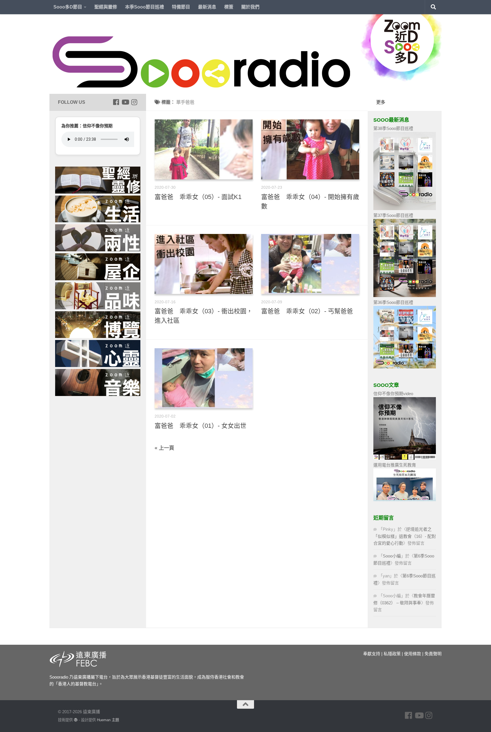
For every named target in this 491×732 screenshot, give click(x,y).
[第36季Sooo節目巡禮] (404, 366)
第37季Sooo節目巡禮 (393, 215)
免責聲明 (433, 653)
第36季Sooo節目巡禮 (393, 302)
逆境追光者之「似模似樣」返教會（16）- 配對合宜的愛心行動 (404, 536)
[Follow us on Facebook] (116, 102)
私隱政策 (392, 653)
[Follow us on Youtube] (125, 102)
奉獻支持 (371, 653)
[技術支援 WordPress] (76, 720)
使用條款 (412, 653)
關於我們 (250, 7)
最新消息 (207, 7)
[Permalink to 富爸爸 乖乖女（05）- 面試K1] (204, 149)
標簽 (228, 7)
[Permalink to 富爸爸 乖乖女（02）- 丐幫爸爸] (310, 264)
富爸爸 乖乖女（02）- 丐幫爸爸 (307, 311)
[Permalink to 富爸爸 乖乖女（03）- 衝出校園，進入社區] (204, 264)
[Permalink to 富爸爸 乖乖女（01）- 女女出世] (204, 378)
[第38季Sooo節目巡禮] (404, 208)
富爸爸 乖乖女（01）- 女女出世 (200, 425)
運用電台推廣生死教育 (394, 465)
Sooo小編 (392, 555)
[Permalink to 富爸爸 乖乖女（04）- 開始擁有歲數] (310, 149)
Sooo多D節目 (67, 7)
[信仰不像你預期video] (404, 458)
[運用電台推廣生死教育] (404, 499)
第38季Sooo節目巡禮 (393, 128)
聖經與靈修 (105, 7)
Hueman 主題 (108, 720)
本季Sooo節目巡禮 (144, 7)
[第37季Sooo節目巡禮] (404, 295)
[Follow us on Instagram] (134, 102)
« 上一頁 (164, 448)
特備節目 (181, 7)
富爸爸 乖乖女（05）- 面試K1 (198, 196)
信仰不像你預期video (393, 393)
